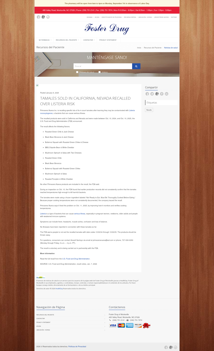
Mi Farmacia (44, 40)
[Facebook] (38, 17)
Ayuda (97, 17)
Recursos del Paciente (66, 40)
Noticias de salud (87, 72)
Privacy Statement (108, 40)
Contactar (88, 40)
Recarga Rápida (130, 17)
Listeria (43, 213)
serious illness (79, 213)
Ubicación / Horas (145, 17)
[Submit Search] (136, 66)
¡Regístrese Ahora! (161, 17)
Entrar (174, 17)
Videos (105, 72)
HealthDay (59, 289)
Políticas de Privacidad (77, 346)
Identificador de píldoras (112, 17)
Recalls (149, 110)
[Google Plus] (43, 17)
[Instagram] (48, 17)
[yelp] (52, 18)
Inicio (139, 47)
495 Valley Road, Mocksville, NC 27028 (59, 10)
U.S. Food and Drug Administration (76, 258)
